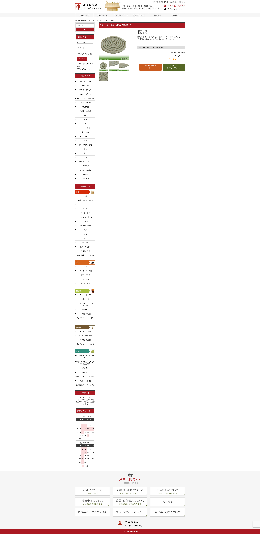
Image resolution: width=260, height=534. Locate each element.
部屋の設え (85, 166)
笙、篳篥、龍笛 (85, 331)
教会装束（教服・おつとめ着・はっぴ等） (85, 363)
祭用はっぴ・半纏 (85, 271)
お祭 (85, 140)
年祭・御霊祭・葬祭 (85, 145)
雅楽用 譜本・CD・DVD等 (85, 344)
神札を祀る (85, 107)
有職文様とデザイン (85, 162)
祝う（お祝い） (85, 136)
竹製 (85, 204)
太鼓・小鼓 (85, 299)
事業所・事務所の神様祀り (85, 98)
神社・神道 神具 (85, 81)
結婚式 (85, 115)
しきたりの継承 (85, 170)
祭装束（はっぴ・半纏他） (85, 376)
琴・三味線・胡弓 (85, 295)
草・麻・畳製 (85, 213)
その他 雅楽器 (85, 340)
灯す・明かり (85, 128)
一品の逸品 (85, 174)
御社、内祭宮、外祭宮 (85, 200)
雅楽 (85, 149)
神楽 (85, 157)
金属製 (85, 221)
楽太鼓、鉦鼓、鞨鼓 (85, 335)
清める (85, 124)
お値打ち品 (85, 179)
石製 (85, 238)
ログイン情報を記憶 (85, 54)
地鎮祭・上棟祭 (85, 111)
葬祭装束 (85, 372)
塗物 (85, 234)
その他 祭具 (85, 283)
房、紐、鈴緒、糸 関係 (85, 217)
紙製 (85, 230)
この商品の (174, 67)
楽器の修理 (85, 309)
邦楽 (85, 153)
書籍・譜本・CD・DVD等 (85, 255)
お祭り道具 (85, 279)
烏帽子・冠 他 (85, 381)
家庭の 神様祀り (85, 90)
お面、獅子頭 (85, 275)
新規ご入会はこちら (83, 69)
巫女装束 (85, 368)
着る (85, 119)
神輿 (85, 266)
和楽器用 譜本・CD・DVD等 (85, 319)
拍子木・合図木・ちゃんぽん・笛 (85, 304)
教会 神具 (85, 86)
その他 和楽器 (85, 314)
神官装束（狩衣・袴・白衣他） (85, 356)
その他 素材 (85, 251)
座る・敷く (85, 132)
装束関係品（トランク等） (85, 385)
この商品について (150, 67)
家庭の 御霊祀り (85, 94)
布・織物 (85, 209)
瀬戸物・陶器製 (85, 225)
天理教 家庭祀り (85, 102)
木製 (85, 196)
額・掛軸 (85, 242)
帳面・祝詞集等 (85, 247)
